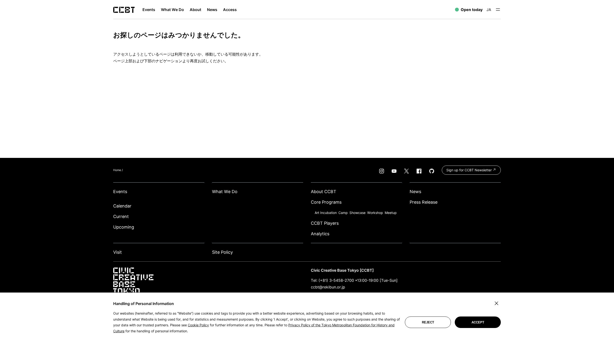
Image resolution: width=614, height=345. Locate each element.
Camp (343, 213)
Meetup (391, 213)
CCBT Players (325, 223)
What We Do (224, 191)
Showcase (357, 213)
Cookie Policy (198, 325)
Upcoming (123, 227)
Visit (117, 252)
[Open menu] (498, 9)
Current (121, 216)
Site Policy (222, 252)
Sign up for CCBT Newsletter (469, 170)
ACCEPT (478, 322)
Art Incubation (326, 213)
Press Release (423, 202)
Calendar (122, 205)
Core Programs (326, 202)
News (415, 191)
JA (488, 9)
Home (117, 170)
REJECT (428, 322)
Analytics (320, 233)
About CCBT (323, 191)
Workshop (375, 213)
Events (120, 191)
